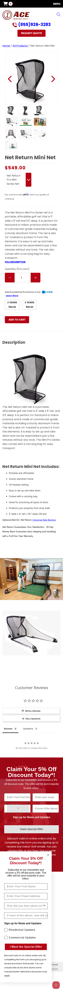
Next (53, 79)
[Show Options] (18, 808)
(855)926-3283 (34, 24)
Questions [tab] (28, 728)
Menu (56, 3)
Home (6, 46)
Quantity (17, 269)
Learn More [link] (12, 295)
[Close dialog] (48, 855)
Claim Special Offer (31, 829)
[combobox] (25, 906)
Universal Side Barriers (44, 520)
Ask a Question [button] (32, 718)
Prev (10, 79)
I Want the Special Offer (26, 946)
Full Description (15, 262)
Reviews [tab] (8, 728)
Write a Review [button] (33, 710)
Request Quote (31, 33)
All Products (20, 46)
